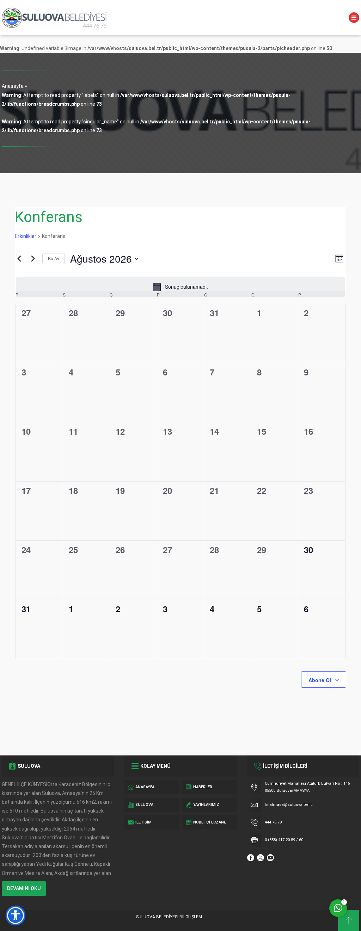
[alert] (180, 287)
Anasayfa (13, 86)
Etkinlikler (25, 236)
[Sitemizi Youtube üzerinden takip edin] (270, 857)
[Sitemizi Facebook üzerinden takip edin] (250, 857)
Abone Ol (319, 680)
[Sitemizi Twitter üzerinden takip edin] (260, 857)
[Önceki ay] (19, 259)
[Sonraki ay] (33, 259)
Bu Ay (53, 258)
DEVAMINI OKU (24, 888)
